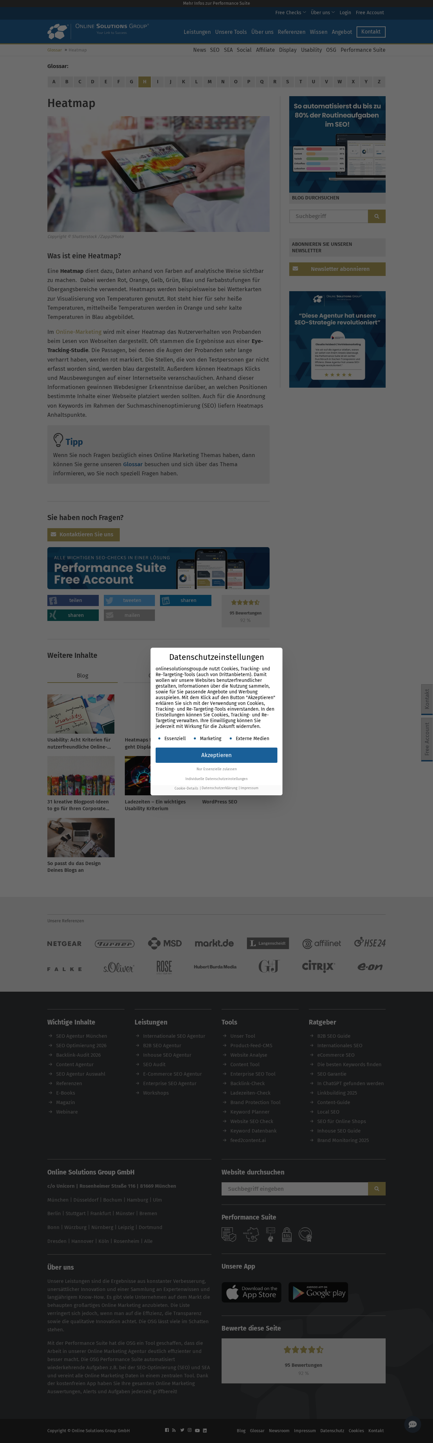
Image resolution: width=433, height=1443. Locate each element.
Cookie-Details (186, 788)
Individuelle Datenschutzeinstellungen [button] (216, 779)
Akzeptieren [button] (216, 755)
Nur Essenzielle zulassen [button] (217, 769)
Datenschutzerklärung (219, 788)
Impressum (249, 788)
